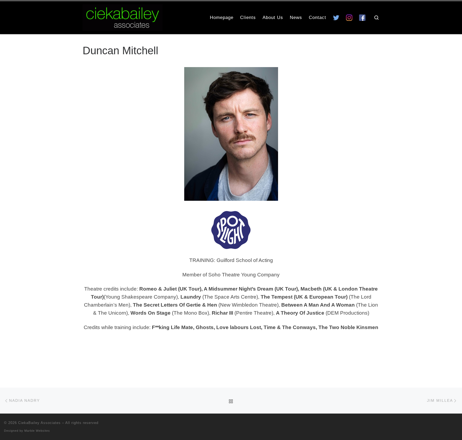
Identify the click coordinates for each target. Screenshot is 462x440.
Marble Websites (37, 430)
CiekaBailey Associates (39, 423)
